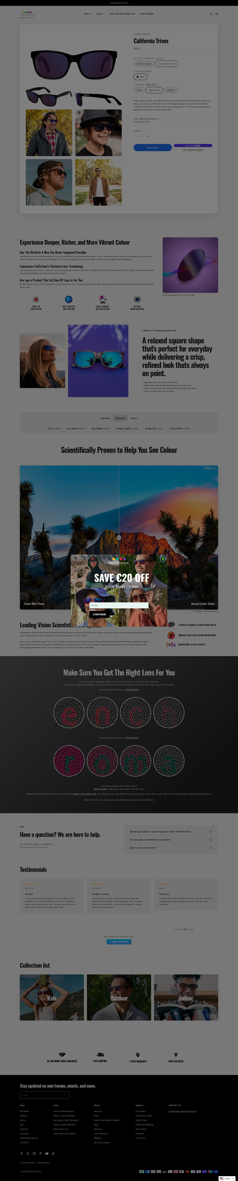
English (227, 1178)
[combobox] (227, 1178)
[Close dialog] (163, 558)
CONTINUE (99, 614)
